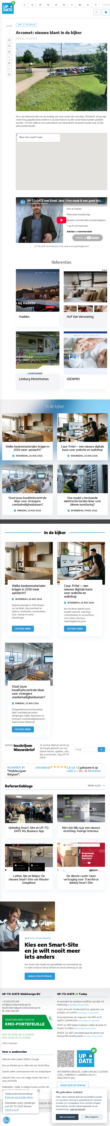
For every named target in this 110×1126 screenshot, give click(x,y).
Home (19, 25)
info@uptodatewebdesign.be (16, 1004)
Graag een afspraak (40, 976)
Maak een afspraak (73, 1085)
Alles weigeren (91, 1117)
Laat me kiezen (77, 1109)
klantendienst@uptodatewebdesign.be (21, 1007)
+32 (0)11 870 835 (10, 1001)
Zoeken (106, 5)
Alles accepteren (67, 1117)
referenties (30, 25)
